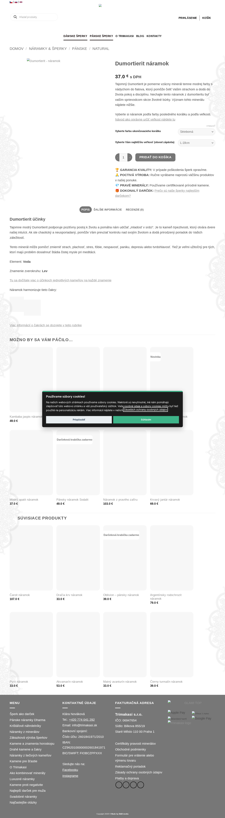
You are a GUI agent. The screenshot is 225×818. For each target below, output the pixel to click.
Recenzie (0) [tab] (135, 209)
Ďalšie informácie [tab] (108, 209)
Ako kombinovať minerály (27, 773)
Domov (17, 49)
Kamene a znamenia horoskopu (32, 743)
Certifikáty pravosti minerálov (135, 743)
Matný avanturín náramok (120, 681)
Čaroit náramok (20, 595)
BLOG (140, 36)
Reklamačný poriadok (130, 766)
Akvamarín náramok (69, 681)
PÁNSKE (79, 49)
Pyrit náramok (19, 681)
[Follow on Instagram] (126, 785)
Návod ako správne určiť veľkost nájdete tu (145, 119)
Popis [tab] (85, 209)
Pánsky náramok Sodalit (72, 499)
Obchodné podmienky (130, 749)
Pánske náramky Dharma (27, 720)
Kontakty (154, 36)
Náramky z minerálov (24, 732)
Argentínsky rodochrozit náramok (166, 597)
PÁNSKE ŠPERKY (101, 36)
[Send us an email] (133, 785)
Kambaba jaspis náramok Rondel (31, 416)
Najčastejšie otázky (23, 802)
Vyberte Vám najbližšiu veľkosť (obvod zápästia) (144, 142)
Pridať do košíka (155, 157)
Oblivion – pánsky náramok (121, 595)
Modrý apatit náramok (24, 499)
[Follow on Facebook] (118, 785)
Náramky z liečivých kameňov (30, 755)
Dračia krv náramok (69, 595)
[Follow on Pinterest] (140, 785)
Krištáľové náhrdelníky (25, 726)
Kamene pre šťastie (23, 761)
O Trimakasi (124, 36)
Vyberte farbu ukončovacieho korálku (138, 131)
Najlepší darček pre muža (28, 790)
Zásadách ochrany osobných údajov (145, 409)
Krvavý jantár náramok (165, 499)
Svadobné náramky (23, 796)
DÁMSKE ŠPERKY (75, 36)
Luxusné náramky (22, 779)
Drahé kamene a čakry (25, 749)
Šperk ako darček (22, 714)
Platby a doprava (127, 778)
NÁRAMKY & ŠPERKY (48, 49)
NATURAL (100, 49)
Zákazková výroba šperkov (28, 737)
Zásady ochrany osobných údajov (138, 772)
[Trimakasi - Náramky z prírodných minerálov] (112, 18)
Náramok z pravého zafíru (120, 499)
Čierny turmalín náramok (166, 681)
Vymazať (210, 126)
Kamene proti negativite (26, 785)
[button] (188, 18)
